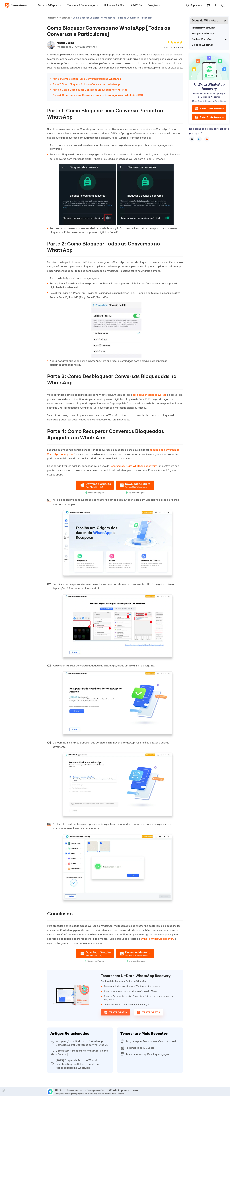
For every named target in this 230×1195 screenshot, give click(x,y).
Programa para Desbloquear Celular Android (151, 1041)
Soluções (153, 5)
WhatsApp (91, 46)
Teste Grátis (118, 1012)
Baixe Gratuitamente (212, 108)
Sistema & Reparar (48, 5)
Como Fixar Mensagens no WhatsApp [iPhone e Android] (82, 1052)
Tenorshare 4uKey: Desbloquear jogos (147, 1054)
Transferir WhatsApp (203, 27)
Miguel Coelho (65, 42)
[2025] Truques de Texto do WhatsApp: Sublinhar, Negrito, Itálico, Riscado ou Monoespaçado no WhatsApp (78, 1064)
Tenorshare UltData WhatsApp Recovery (133, 465)
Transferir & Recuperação (81, 5)
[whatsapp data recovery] (71, 995)
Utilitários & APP (113, 5)
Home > (54, 17)
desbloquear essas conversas (149, 394)
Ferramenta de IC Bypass (140, 1047)
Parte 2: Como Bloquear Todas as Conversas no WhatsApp (86, 84)
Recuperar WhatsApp (203, 33)
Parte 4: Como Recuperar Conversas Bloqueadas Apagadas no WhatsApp (94, 95)
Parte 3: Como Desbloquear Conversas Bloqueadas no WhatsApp (89, 89)
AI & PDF (135, 5)
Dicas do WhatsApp (202, 44)
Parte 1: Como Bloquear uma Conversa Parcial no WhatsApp (86, 78)
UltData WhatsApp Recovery (157, 938)
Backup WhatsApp (202, 39)
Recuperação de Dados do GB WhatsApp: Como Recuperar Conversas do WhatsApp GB (82, 1043)
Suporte (195, 5)
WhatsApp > (66, 17)
